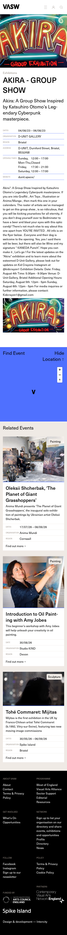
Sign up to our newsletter (12, 874)
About (7, 785)
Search (61, 7)
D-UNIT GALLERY (29, 136)
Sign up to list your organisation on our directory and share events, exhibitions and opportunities (49, 826)
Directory (42, 843)
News (40, 848)
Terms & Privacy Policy (13, 795)
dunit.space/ (26, 177)
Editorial (41, 797)
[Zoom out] (59, 374)
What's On (9, 818)
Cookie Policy (45, 872)
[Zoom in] (59, 369)
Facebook (9, 864)
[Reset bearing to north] (59, 380)
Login (53, 7)
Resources (43, 802)
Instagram (9, 868)
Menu (45, 7)
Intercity (42, 921)
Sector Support (46, 793)
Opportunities (11, 822)
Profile (40, 839)
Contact (8, 789)
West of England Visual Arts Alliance (49, 787)
